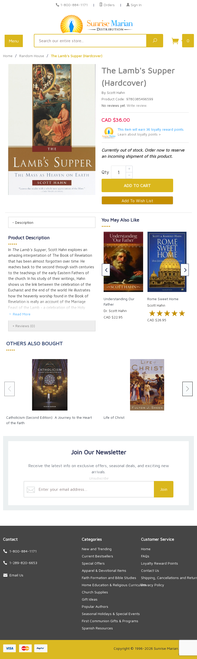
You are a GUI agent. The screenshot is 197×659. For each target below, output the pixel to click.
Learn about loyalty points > (139, 134)
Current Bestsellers (97, 556)
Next (185, 270)
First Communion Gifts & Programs (110, 621)
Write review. (137, 106)
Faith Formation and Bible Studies (109, 577)
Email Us (16, 575)
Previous (106, 270)
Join (163, 489)
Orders (109, 5)
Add (137, 185)
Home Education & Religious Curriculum (114, 585)
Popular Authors (95, 606)
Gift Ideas (89, 599)
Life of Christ (114, 417)
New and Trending (97, 549)
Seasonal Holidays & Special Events (111, 613)
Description (24, 222)
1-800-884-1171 (74, 5)
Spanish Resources (97, 628)
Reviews (25, 326)
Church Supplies (95, 592)
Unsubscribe (98, 478)
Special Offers (93, 563)
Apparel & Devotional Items (104, 570)
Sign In (136, 5)
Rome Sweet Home (163, 299)
